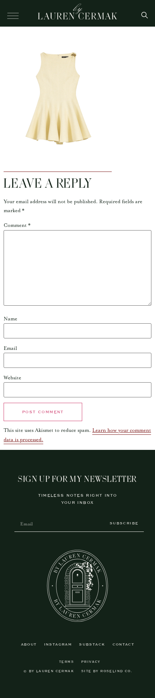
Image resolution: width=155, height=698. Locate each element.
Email (10, 348)
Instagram (58, 645)
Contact (123, 645)
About (29, 645)
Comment (17, 225)
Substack (92, 645)
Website (12, 378)
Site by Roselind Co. (106, 671)
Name (10, 319)
